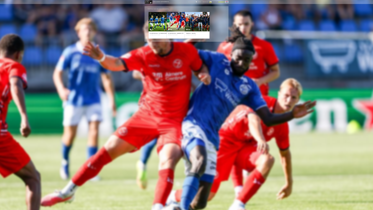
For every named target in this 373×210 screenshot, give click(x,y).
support (199, 2)
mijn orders (191, 2)
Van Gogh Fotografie (161, 2)
